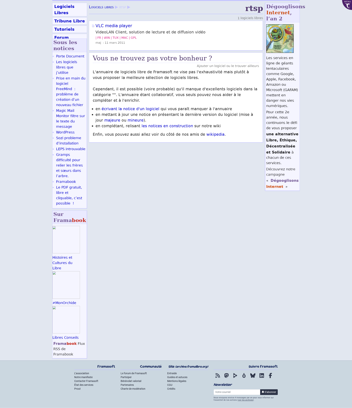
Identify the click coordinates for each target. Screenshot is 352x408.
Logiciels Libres (64, 9)
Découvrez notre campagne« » (282, 178)
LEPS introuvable (70, 149)
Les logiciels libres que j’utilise (66, 68)
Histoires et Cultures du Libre (62, 263)
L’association (81, 373)
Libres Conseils (65, 338)
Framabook (66, 182)
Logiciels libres (101, 7)
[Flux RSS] (218, 378)
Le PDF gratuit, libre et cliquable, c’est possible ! (69, 195)
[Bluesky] (253, 378)
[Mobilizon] (244, 378)
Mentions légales (176, 381)
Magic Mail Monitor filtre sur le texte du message (70, 119)
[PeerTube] (235, 378)
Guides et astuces (177, 377)
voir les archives (245, 400)
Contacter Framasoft (86, 381)
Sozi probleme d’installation (68, 141)
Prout (77, 388)
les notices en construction (167, 126)
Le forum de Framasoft (134, 373)
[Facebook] (270, 378)
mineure (136, 121)
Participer (126, 377)
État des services (83, 384)
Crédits (171, 388)
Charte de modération (133, 388)
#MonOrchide (64, 303)
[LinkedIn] (262, 378)
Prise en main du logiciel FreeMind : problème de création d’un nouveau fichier (70, 92)
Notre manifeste (83, 377)
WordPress (65, 132)
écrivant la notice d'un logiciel (130, 109)
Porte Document (70, 56)
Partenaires (127, 384)
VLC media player (114, 26)
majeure (112, 121)
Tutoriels (64, 29)
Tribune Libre (69, 21)
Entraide (172, 373)
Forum (61, 37)
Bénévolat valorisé (131, 381)
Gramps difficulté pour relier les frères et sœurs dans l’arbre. (69, 165)
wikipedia (215, 135)
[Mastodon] (226, 378)
